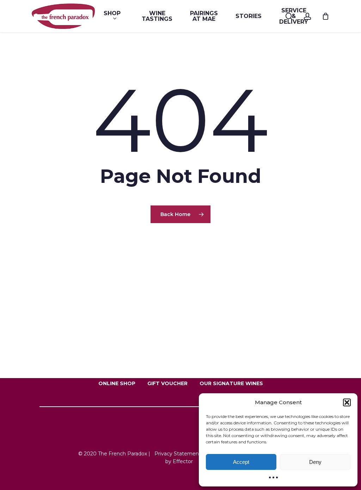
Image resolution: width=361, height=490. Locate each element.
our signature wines (231, 383)
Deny (315, 462)
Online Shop (116, 383)
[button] (346, 402)
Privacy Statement (177, 453)
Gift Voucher (167, 383)
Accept (241, 462)
